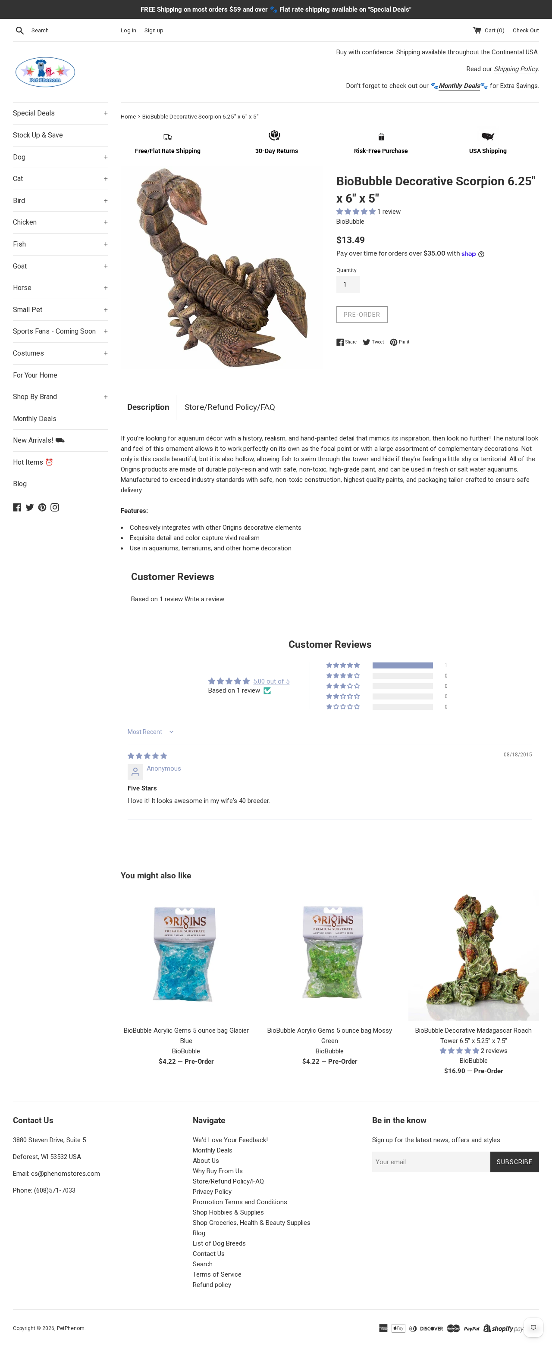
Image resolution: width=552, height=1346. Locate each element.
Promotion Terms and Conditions (240, 1202)
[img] (147, 756)
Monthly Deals (34, 419)
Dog (60, 157)
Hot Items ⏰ (33, 462)
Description (148, 407)
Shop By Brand (60, 397)
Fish (60, 244)
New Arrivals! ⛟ (39, 440)
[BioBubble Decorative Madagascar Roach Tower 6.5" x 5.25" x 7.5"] (473, 955)
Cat (60, 179)
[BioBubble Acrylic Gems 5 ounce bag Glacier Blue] (186, 955)
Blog (20, 484)
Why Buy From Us (218, 1171)
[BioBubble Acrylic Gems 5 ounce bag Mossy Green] (329, 955)
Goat (60, 266)
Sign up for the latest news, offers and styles (436, 1140)
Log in (128, 30)
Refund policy (212, 1285)
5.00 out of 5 (271, 681)
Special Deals (60, 113)
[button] (356, 211)
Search (203, 1264)
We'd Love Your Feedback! (230, 1140)
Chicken (60, 222)
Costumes (60, 353)
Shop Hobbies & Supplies (228, 1212)
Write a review (204, 599)
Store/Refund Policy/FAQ (230, 407)
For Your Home (35, 375)
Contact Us (209, 1254)
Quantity (346, 270)
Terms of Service (217, 1274)
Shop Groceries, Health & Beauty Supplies (251, 1223)
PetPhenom (71, 1328)
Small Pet (60, 310)
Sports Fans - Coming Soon (60, 331)
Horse (60, 288)
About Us (206, 1161)
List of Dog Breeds (219, 1243)
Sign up (153, 30)
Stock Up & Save (38, 135)
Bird (60, 201)
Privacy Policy (212, 1192)
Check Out (526, 30)
